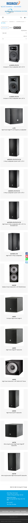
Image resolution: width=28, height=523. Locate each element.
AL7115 (14, 128)
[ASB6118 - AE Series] (14, 367)
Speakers (11, 21)
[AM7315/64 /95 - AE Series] (14, 242)
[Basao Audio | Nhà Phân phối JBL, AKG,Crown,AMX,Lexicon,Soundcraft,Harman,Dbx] (14, 3)
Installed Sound (20, 21)
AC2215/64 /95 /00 (14, 96)
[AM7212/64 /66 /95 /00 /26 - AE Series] (14, 210)
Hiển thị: (25, 36)
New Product (5, 511)
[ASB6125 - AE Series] (14, 399)
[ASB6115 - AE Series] (14, 336)
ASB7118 (14, 442)
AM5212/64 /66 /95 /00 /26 (14, 159)
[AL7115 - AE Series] (14, 116)
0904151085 (17, 7)
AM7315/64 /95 (14, 254)
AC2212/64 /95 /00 (14, 65)
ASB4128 (14, 285)
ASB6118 (14, 379)
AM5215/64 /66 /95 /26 (14, 191)
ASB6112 (14, 316)
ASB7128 (14, 474)
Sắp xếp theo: (24, 30)
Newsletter (23, 511)
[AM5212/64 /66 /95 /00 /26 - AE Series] (14, 147)
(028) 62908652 (7, 7)
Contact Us (17, 511)
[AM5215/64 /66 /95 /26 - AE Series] (14, 179)
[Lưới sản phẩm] (14, 28)
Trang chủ (4, 21)
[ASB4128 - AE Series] (14, 273)
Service (11, 511)
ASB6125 (14, 411)
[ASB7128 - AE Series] (14, 462)
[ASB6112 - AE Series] (14, 304)
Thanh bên (5, 27)
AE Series (3, 22)
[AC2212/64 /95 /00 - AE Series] (14, 53)
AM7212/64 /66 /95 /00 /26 (14, 222)
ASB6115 (14, 348)
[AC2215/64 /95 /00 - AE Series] (14, 84)
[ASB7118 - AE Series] (14, 430)
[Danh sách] (17, 28)
